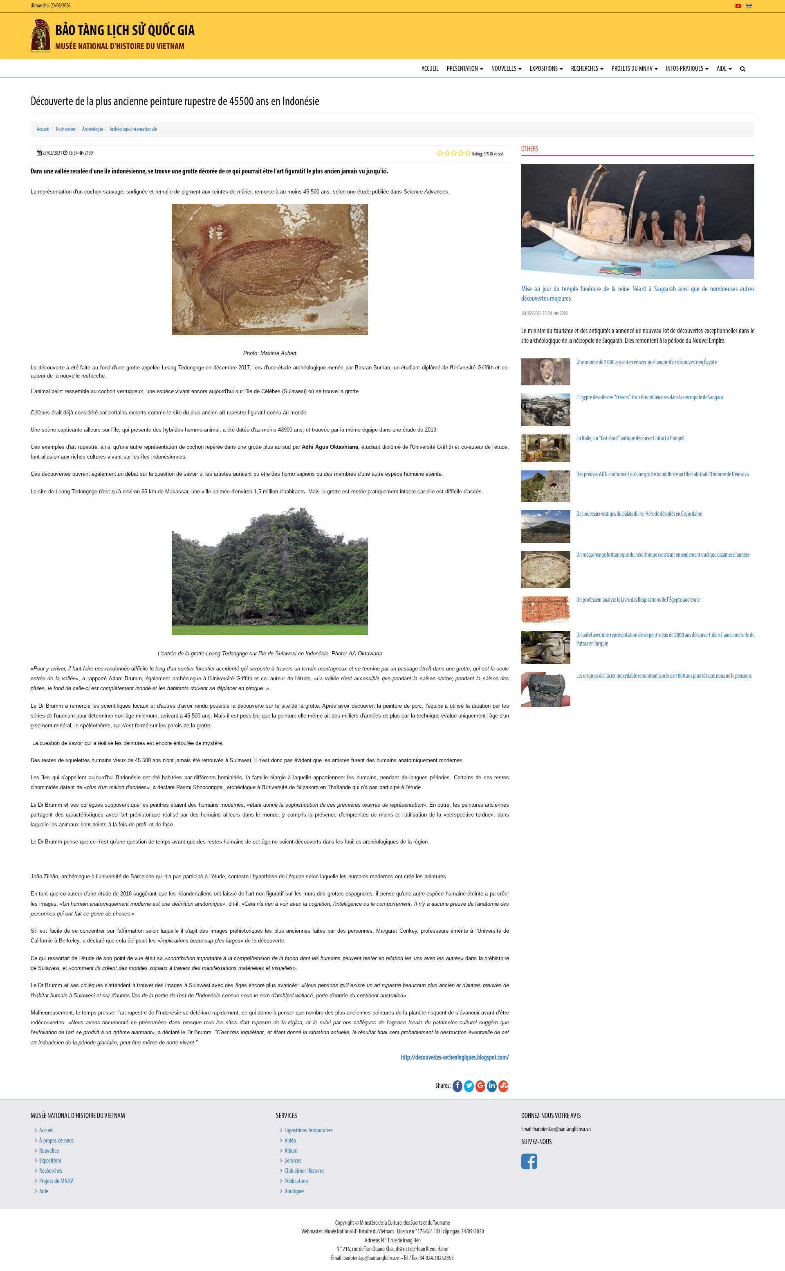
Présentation (463, 68)
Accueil (430, 68)
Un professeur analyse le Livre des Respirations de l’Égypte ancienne (638, 600)
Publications (297, 1181)
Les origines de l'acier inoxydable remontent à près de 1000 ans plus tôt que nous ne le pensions (663, 676)
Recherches (585, 68)
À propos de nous (56, 1141)
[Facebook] (457, 1086)
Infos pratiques (685, 68)
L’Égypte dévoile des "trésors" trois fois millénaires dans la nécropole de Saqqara (649, 398)
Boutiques (295, 1191)
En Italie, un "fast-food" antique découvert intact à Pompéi (630, 439)
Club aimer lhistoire (304, 1171)
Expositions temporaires (309, 1130)
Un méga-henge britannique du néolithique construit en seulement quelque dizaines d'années (662, 555)
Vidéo (290, 1141)
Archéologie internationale (133, 129)
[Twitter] (469, 1086)
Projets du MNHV (633, 68)
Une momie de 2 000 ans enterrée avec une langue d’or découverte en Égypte (646, 363)
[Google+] (480, 1086)
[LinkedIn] (492, 1086)
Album (291, 1151)
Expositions (544, 68)
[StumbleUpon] (503, 1086)
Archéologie (92, 129)
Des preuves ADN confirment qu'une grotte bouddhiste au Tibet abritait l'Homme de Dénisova (662, 475)
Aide (722, 68)
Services (293, 1161)
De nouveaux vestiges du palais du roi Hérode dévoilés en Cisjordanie (639, 514)
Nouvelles (504, 68)
